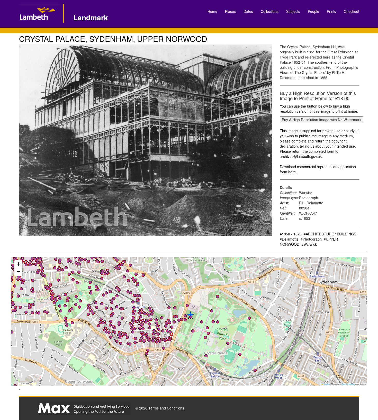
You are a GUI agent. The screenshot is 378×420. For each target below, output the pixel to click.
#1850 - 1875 (291, 233)
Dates (248, 11)
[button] (55, 259)
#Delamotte (289, 239)
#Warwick (309, 244)
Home (212, 11)
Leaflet (326, 384)
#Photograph (311, 239)
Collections (269, 11)
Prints (331, 11)
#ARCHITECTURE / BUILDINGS (330, 233)
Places (230, 11)
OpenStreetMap (348, 384)
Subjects (293, 11)
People (313, 11)
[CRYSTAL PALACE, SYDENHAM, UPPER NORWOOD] (145, 140)
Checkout (351, 11)
